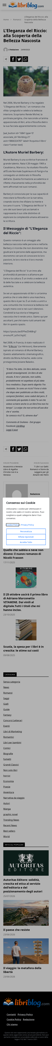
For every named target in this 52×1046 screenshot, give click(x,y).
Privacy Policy (27, 524)
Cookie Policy (12, 524)
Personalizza (26, 531)
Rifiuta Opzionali (26, 537)
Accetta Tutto (26, 542)
